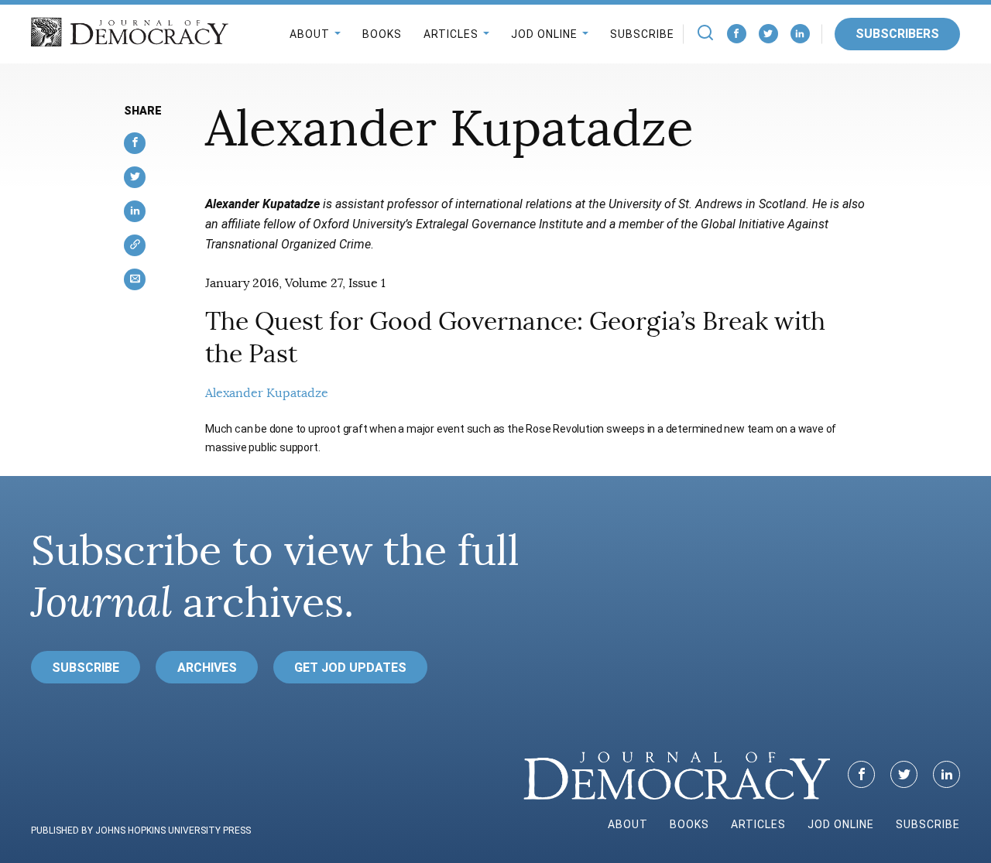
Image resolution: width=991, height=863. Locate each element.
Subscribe (642, 34)
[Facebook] (736, 33)
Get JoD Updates (350, 667)
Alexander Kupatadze (266, 393)
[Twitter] (768, 33)
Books (382, 34)
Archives (207, 667)
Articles (450, 34)
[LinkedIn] (800, 33)
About (310, 34)
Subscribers (897, 33)
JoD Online (544, 34)
